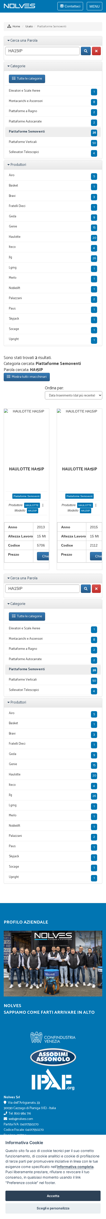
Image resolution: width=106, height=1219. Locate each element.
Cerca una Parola (23, 40)
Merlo (52, 278)
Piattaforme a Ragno (52, 112)
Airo (52, 176)
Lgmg (52, 268)
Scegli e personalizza (53, 1208)
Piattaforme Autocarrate (52, 122)
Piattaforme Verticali (52, 142)
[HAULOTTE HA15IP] (26, 411)
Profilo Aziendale (26, 922)
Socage (52, 329)
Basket (52, 186)
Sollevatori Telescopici (52, 153)
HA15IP (32, 510)
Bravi (52, 196)
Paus (52, 309)
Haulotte (52, 237)
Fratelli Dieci (52, 207)
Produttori (18, 165)
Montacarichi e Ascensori (52, 102)
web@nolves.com (21, 1119)
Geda (52, 217)
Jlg (52, 258)
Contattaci (70, 7)
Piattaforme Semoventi (52, 132)
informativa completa (75, 1167)
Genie (52, 227)
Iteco (52, 247)
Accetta (53, 1196)
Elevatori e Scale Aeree (52, 91)
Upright (52, 340)
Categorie (17, 66)
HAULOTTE (32, 505)
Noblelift (52, 289)
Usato (29, 26)
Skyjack (52, 319)
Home (16, 26)
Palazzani (52, 299)
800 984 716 (22, 1113)
